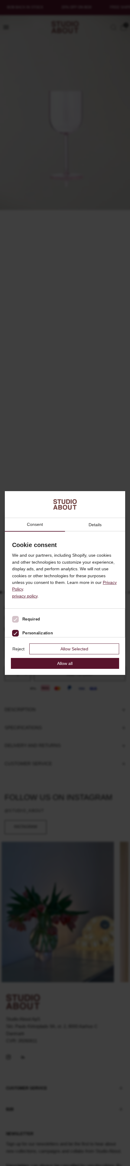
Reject (18, 648)
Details (95, 524)
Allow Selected (74, 648)
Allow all (65, 663)
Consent (35, 524)
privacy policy (24, 596)
